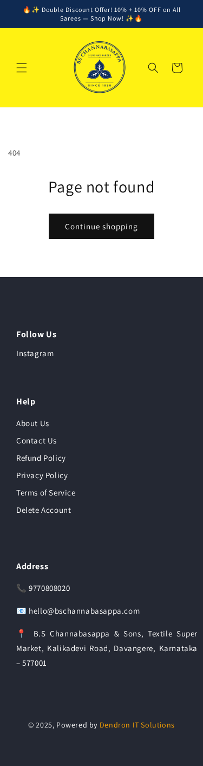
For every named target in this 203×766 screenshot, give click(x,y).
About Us (32, 423)
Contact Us (36, 440)
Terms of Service (46, 492)
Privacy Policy (42, 475)
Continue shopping (101, 226)
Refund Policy (41, 458)
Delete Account (43, 510)
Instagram (35, 353)
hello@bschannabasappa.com (84, 611)
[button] (22, 68)
